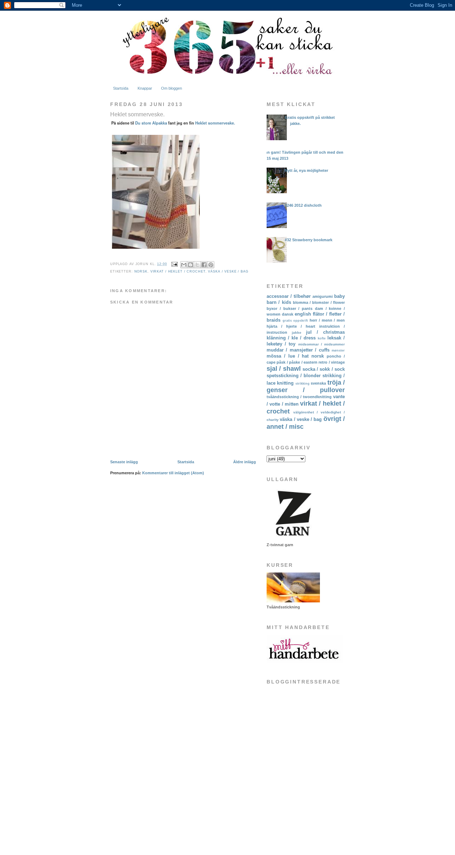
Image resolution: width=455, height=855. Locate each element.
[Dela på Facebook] (204, 264)
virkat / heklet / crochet (177, 271)
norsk (141, 271)
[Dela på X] (197, 264)
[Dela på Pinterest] (210, 264)
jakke (296, 332)
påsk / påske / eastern (297, 362)
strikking (302, 383)
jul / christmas (325, 332)
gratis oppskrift (295, 320)
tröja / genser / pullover (306, 386)
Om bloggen (171, 88)
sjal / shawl (284, 368)
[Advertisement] (302, 792)
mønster (338, 350)
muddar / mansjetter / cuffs (298, 350)
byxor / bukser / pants (289, 308)
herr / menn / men (327, 320)
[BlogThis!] (190, 264)
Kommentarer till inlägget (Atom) (173, 473)
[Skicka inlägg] (174, 264)
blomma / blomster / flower (319, 302)
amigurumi (322, 296)
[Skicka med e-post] (183, 264)
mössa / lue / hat (288, 356)
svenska (318, 383)
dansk (287, 314)
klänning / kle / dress (291, 338)
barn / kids (279, 302)
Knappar (145, 88)
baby (339, 296)
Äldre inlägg (244, 462)
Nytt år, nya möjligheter (306, 170)
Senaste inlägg (124, 462)
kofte (322, 338)
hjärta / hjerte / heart (291, 326)
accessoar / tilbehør (289, 296)
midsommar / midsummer (321, 344)
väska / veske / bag (228, 271)
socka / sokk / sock (324, 369)
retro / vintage (331, 362)
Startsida (120, 88)
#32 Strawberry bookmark (308, 240)
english (303, 314)
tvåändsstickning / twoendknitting (299, 397)
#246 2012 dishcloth (303, 205)
